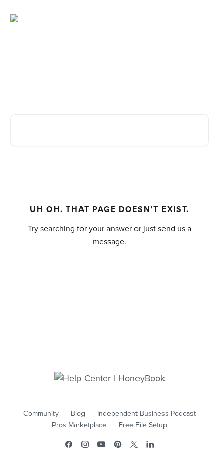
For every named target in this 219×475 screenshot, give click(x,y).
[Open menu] (199, 18)
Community (41, 413)
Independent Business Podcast (146, 413)
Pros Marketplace (79, 425)
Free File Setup (143, 425)
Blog (78, 413)
